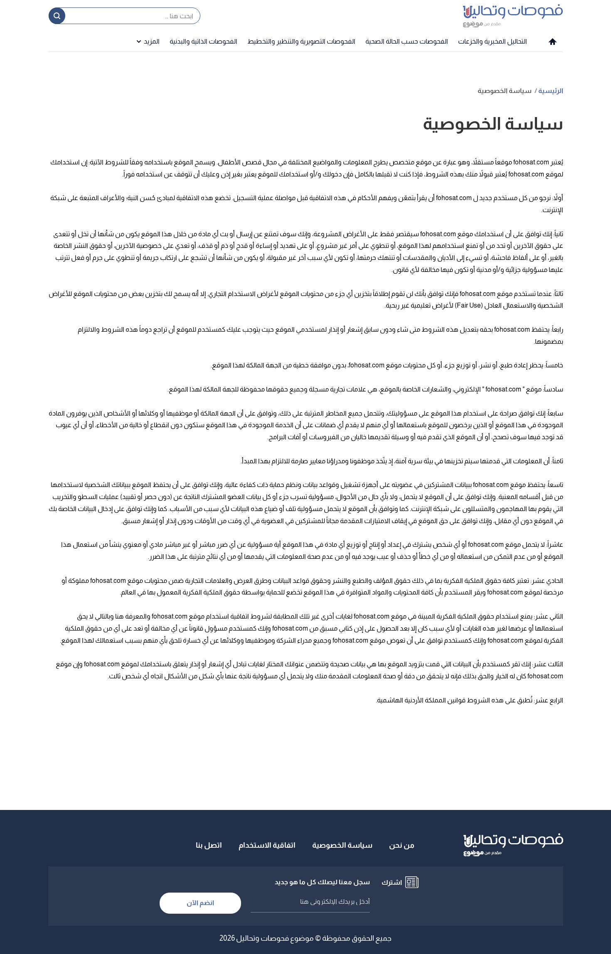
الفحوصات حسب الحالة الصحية (406, 41)
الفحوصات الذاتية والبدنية (203, 41)
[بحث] (57, 15)
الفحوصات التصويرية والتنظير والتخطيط (301, 41)
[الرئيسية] (552, 41)
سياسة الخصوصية (342, 845)
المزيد (152, 41)
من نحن (401, 845)
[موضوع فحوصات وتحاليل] (513, 15)
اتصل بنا (209, 845)
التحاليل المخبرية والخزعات (492, 41)
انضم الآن (200, 902)
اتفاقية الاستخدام (267, 845)
